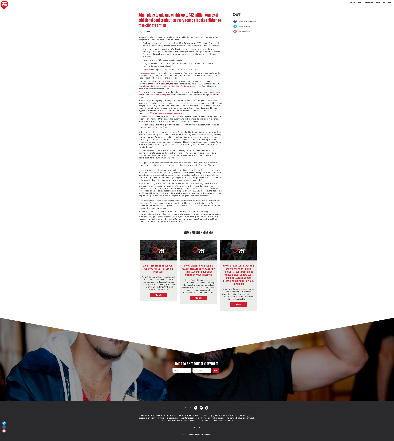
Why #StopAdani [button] (355, 2)
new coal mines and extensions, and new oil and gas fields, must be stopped (179, 85)
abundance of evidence (164, 81)
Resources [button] (387, 2)
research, (146, 73)
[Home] (4, 5)
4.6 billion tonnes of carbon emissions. (166, 113)
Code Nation (195, 434)
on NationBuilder (206, 434)
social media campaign (160, 94)
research (147, 37)
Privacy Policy (197, 427)
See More (158, 295)
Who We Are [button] (368, 2)
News (378, 2)
